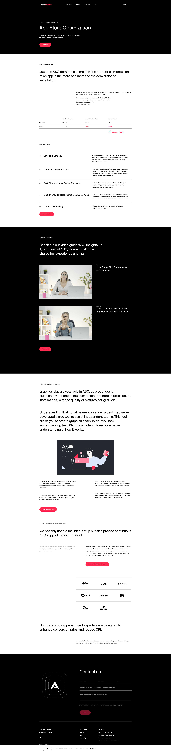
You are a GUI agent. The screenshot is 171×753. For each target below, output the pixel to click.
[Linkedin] (40, 738)
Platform (78, 4)
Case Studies (87, 4)
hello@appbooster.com (45, 732)
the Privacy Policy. (118, 705)
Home (42, 22)
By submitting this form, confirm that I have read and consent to (102, 705)
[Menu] (127, 4)
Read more (92, 749)
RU (95, 4)
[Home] (45, 4)
